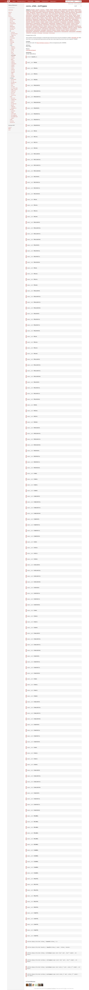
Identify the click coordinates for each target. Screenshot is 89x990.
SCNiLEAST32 (66, 24)
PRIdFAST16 (64, 9)
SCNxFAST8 (43, 31)
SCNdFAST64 (70, 22)
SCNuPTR (49, 30)
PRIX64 (58, 18)
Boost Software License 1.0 (43, 42)
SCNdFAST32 (63, 22)
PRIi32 (76, 11)
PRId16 (47, 9)
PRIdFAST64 (78, 9)
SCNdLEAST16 (29, 23)
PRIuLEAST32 (62, 16)
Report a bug (70, 3)
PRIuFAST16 (29, 16)
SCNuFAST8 (59, 28)
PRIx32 (46, 18)
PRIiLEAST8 (78, 12)
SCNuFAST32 (45, 28)
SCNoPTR (70, 27)
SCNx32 (58, 30)
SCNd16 (38, 22)
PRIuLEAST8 (77, 16)
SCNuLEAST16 (66, 28)
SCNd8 (51, 22)
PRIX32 (50, 18)
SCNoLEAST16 (35, 27)
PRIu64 (74, 15)
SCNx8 (67, 30)
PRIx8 (62, 18)
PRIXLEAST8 (65, 20)
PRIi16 (72, 11)
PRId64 (55, 9)
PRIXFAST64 (49, 19)
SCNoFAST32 (71, 26)
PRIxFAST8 (55, 19)
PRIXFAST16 (78, 18)
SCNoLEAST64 (50, 27)
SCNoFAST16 (64, 26)
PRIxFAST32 (29, 19)
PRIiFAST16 (32, 12)
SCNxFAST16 (72, 30)
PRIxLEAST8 (58, 20)
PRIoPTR (62, 15)
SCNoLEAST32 (43, 27)
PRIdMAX (62, 11)
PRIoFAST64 (68, 13)
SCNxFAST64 (36, 31)
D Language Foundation (51, 988)
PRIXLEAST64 (51, 20)
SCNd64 (47, 22)
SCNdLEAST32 (36, 23)
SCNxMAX (78, 31)
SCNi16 (68, 23)
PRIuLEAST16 (55, 16)
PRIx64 (54, 18)
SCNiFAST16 (33, 24)
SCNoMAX (64, 27)
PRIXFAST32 (35, 19)
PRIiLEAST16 (58, 12)
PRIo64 (46, 13)
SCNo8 (58, 26)
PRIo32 (42, 13)
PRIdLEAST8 (57, 11)
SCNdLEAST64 (44, 23)
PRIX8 (66, 18)
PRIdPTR (68, 11)
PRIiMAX (28, 13)
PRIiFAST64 (45, 12)
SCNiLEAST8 (29, 26)
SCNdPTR (64, 23)
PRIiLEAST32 (65, 12)
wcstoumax (52, 33)
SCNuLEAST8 (37, 30)
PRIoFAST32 (61, 13)
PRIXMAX (76, 20)
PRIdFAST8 (28, 11)
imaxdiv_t (42, 9)
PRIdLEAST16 (35, 11)
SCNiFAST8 (52, 24)
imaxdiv (38, 9)
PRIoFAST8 (74, 13)
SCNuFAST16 (38, 28)
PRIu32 (70, 15)
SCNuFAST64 (52, 28)
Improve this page (78, 3)
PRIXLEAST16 (75, 19)
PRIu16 (66, 15)
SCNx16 (54, 30)
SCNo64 (54, 26)
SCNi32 (73, 23)
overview (10, 10)
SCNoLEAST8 (58, 27)
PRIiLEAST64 (72, 12)
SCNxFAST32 (29, 31)
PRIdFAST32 (71, 9)
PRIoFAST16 (55, 13)
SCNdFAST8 (77, 22)
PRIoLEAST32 (36, 15)
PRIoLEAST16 (29, 15)
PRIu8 (78, 15)
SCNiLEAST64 (74, 24)
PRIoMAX (56, 15)
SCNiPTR (40, 26)
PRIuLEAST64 (69, 16)
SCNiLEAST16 (59, 24)
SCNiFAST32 (39, 24)
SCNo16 (45, 26)
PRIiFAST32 (39, 12)
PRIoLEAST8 (50, 15)
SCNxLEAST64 (64, 31)
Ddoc (65, 988)
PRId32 (51, 9)
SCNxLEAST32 (57, 31)
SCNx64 (63, 30)
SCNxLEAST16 (49, 31)
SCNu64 (28, 28)
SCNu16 (75, 27)
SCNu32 (80, 27)
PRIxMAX (71, 20)
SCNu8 (32, 28)
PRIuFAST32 (35, 16)
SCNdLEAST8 (52, 23)
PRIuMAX (28, 18)
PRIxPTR (28, 22)
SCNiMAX (35, 26)
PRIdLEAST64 (49, 11)
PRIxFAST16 (71, 18)
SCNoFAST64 (78, 26)
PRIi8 (27, 12)
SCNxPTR (28, 33)
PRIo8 (50, 13)
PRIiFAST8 (51, 12)
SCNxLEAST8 (72, 31)
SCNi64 (77, 23)
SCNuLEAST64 (29, 30)
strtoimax (34, 33)
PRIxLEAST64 (43, 20)
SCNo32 (50, 26)
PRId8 (59, 9)
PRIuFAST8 (48, 16)
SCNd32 (42, 22)
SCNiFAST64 (46, 24)
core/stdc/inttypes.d (31, 50)
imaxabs (33, 9)
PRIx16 (38, 18)
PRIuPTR (33, 18)
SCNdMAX (58, 23)
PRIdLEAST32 (42, 11)
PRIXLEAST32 (36, 20)
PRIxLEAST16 (68, 19)
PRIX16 (42, 18)
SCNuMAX (43, 30)
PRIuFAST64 (42, 16)
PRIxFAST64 (42, 19)
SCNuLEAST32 (73, 28)
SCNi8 (27, 24)
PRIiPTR (34, 13)
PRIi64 (80, 11)
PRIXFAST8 (61, 19)
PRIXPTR (33, 22)
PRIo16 (38, 13)
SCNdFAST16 (56, 22)
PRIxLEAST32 (29, 20)
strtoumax (39, 33)
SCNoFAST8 (29, 27)
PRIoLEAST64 (43, 15)
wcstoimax (45, 33)
